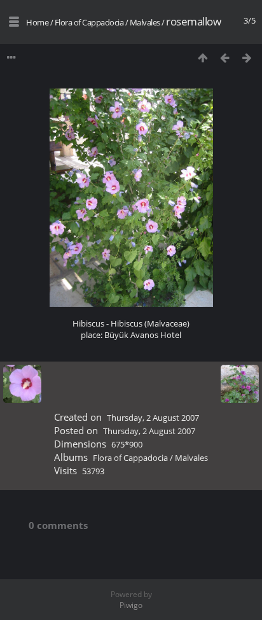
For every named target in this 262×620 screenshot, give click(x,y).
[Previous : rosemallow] (225, 57)
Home (37, 22)
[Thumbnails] (202, 57)
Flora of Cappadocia (89, 22)
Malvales (145, 22)
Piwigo (131, 605)
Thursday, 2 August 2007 (153, 417)
